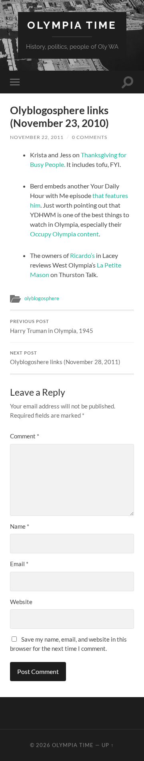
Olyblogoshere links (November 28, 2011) (65, 358)
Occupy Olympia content (64, 234)
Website (21, 601)
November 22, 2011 (37, 137)
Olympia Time (72, 25)
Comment (24, 436)
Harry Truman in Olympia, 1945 (51, 326)
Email (19, 563)
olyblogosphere (41, 298)
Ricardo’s (83, 255)
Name (19, 526)
